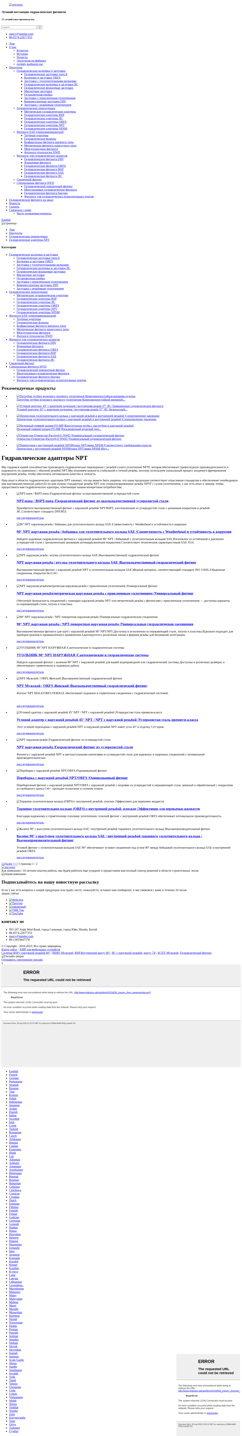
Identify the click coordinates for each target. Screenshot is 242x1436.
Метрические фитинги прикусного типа (50, 145)
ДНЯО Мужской (62, 952)
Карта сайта (9, 949)
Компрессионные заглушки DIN (45, 101)
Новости (14, 203)
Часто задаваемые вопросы (34, 213)
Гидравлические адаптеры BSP (44, 115)
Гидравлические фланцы (40, 138)
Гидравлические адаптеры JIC (43, 118)
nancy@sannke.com (21, 33)
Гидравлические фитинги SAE (44, 172)
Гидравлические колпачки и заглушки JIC (51, 84)
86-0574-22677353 (20, 37)
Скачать (14, 206)
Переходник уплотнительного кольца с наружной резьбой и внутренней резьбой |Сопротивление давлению (86, 419)
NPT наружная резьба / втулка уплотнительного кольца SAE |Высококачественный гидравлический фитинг (106, 562)
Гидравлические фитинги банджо (46, 193)
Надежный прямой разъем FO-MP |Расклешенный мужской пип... (59, 429)
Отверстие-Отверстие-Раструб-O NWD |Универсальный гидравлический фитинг (69, 438)
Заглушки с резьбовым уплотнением (47, 104)
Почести (22, 57)
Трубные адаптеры (36, 135)
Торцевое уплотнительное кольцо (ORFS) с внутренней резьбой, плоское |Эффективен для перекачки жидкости (108, 809)
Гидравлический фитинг (195, 952)
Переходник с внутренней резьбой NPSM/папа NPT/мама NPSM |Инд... (63, 448)
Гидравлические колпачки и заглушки (41, 70)
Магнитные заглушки (38, 91)
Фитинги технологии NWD (42, 152)
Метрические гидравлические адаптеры (50, 111)
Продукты (15, 67)
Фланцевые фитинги (37, 162)
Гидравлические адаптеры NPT (44, 125)
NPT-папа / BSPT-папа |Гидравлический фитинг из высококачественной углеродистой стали (92, 501)
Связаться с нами (20, 210)
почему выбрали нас (30, 64)
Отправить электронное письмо (22, 959)
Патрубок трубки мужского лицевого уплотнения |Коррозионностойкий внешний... (71, 399)
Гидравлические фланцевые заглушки (48, 87)
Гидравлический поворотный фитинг (48, 186)
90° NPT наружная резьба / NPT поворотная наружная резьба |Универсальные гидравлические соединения (105, 624)
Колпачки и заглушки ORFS (42, 77)
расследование (26, 517)
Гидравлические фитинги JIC (43, 176)
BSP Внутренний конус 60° (92, 952)
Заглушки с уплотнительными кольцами (50, 81)
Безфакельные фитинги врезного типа (49, 142)
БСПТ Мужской (168, 952)
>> (16, 863)
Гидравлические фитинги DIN (44, 159)
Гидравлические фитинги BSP (44, 169)
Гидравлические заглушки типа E (45, 74)
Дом (12, 43)
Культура (22, 50)
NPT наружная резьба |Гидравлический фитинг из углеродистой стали (75, 747)
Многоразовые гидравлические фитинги (50, 189)
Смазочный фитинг (29, 179)
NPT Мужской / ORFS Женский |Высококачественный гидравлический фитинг (82, 686)
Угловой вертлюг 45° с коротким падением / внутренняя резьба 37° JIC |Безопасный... (72, 409)
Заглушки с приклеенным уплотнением (49, 98)
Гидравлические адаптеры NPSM (45, 128)
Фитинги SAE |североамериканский (40, 132)
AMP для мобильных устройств (39, 949)
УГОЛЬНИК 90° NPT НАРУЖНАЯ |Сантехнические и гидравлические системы (83, 655)
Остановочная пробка (38, 94)
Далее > (10, 863)
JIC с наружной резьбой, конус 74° (134, 952)
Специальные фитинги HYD (35, 182)
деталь (40, 517)
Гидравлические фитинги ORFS (45, 165)
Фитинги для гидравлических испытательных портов (59, 196)
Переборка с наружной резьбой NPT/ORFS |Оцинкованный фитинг (72, 778)
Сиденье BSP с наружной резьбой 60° (26, 952)
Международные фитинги (41, 149)
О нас (12, 47)
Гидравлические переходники (36, 108)
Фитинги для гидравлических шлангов (42, 155)
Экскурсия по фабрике (31, 60)
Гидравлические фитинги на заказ (31, 199)
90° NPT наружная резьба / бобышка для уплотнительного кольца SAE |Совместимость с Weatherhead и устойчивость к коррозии (124, 532)
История (22, 53)
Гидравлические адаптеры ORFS (45, 121)
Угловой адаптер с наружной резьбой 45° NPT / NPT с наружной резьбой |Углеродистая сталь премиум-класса (107, 720)
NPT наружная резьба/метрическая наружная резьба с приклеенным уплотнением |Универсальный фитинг (105, 593)
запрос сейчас (10, 893)
